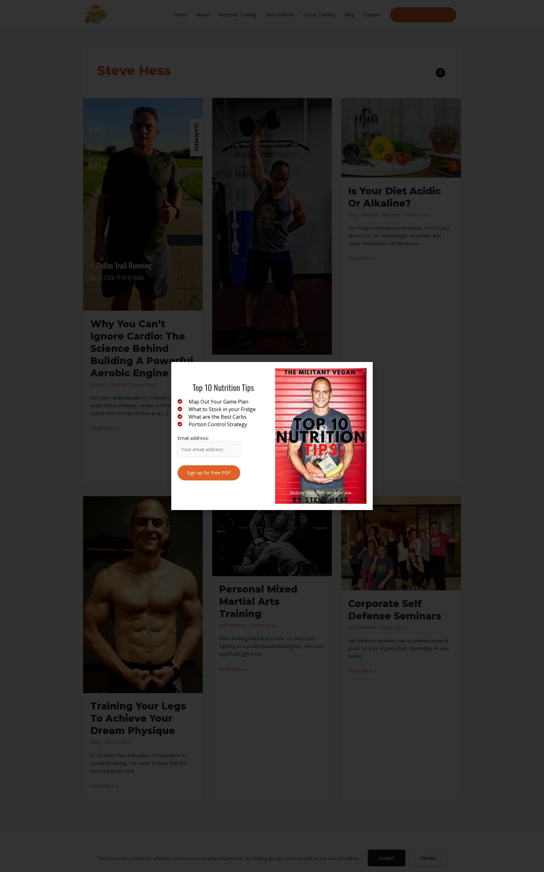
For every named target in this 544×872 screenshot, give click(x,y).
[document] (272, 436)
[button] (364, 370)
